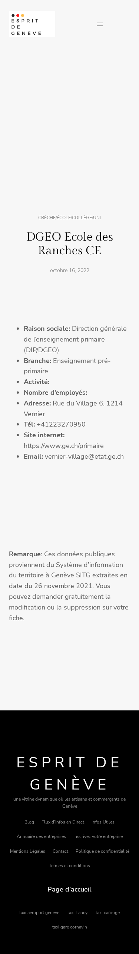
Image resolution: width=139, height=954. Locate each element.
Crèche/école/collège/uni (69, 218)
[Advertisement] (69, 126)
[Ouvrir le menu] (99, 24)
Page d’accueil (69, 889)
